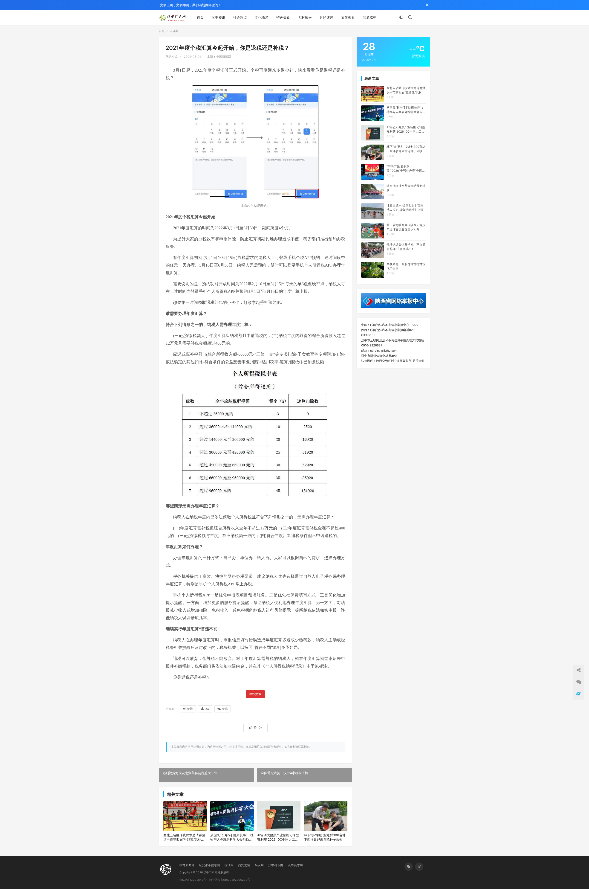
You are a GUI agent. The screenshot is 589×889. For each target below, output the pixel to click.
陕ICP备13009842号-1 (194, 879)
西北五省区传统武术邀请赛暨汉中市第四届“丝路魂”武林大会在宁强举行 (184, 837)
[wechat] (408, 867)
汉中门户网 (210, 872)
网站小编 (172, 56)
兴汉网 (259, 865)
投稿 (424, 17)
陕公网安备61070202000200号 (229, 879)
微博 (190, 709)
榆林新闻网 (186, 865)
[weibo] (419, 867)
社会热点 (240, 17)
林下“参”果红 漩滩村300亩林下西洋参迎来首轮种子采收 (325, 837)
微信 (225, 709)
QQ (207, 709)
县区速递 (326, 17)
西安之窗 (244, 865)
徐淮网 (229, 865)
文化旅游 (262, 17)
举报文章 (255, 694)
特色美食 (283, 17)
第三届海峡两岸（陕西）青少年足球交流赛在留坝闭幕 (406, 227)
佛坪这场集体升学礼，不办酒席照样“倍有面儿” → (406, 246)
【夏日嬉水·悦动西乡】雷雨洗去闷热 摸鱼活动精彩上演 (405, 207)
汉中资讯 (218, 17)
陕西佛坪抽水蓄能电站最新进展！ (406, 188)
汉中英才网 (295, 865)
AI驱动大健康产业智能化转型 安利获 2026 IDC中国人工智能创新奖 (278, 837)
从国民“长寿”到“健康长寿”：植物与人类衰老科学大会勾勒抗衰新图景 (232, 837)
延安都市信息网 (209, 865)
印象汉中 (370, 17)
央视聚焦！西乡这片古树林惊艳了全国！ (406, 266)
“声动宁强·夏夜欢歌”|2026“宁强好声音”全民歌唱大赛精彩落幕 (406, 168)
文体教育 (348, 17)
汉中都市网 (275, 865)
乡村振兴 (305, 17)
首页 (200, 17)
